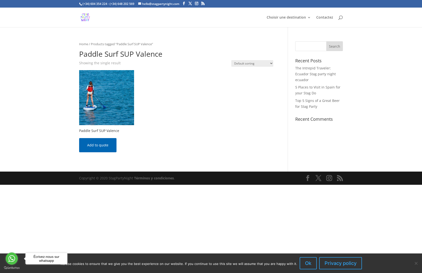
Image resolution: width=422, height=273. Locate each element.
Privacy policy (341, 263)
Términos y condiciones (154, 178)
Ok (308, 263)
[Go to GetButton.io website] (12, 268)
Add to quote (97, 145)
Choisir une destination (286, 18)
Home (83, 44)
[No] (415, 263)
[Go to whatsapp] (12, 258)
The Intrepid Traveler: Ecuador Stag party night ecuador (315, 74)
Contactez (324, 18)
